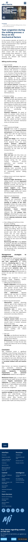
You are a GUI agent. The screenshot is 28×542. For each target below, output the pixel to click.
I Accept (14, 539)
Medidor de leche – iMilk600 (6, 479)
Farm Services (7, 494)
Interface (5, 452)
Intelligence (20, 473)
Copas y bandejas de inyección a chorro (6, 460)
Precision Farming (20, 482)
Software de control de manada (21, 475)
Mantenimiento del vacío (20, 457)
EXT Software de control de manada (20, 479)
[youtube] (17, 510)
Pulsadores (18, 455)
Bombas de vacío (19, 460)
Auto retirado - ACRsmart (5, 486)
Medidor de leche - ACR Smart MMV (7, 483)
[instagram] (22, 510)
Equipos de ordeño (6, 457)
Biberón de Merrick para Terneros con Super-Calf (6, 469)
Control (4, 473)
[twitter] (8, 510)
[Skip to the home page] (7, 3)
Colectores (4, 463)
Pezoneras (4, 455)
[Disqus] (14, 421)
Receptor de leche (20, 463)
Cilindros (4, 491)
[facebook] (3, 510)
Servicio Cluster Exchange (5, 499)
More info (3, 539)
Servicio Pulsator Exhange (5, 503)
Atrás (4, 445)
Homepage (4, 23)
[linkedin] (13, 510)
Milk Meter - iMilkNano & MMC (7, 475)
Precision (19, 452)
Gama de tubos (5, 465)
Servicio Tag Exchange (6, 506)
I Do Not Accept (22, 539)
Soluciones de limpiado (7, 489)
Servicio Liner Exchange (7, 496)
